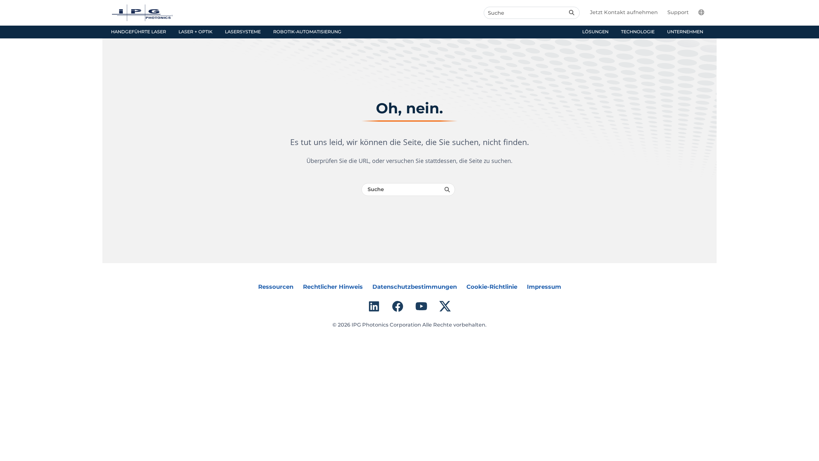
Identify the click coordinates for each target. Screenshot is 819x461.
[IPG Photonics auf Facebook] (397, 306)
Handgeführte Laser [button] (138, 32)
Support (678, 12)
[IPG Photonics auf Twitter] (445, 306)
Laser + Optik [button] (195, 32)
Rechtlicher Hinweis (333, 286)
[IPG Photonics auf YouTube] (421, 306)
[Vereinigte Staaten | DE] (705, 12)
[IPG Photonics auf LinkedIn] (374, 306)
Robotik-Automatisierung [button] (307, 32)
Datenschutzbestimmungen (414, 286)
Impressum (544, 286)
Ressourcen (275, 286)
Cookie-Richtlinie (491, 286)
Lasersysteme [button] (243, 32)
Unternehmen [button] (685, 32)
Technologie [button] (638, 32)
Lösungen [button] (595, 32)
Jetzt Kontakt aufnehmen (624, 12)
